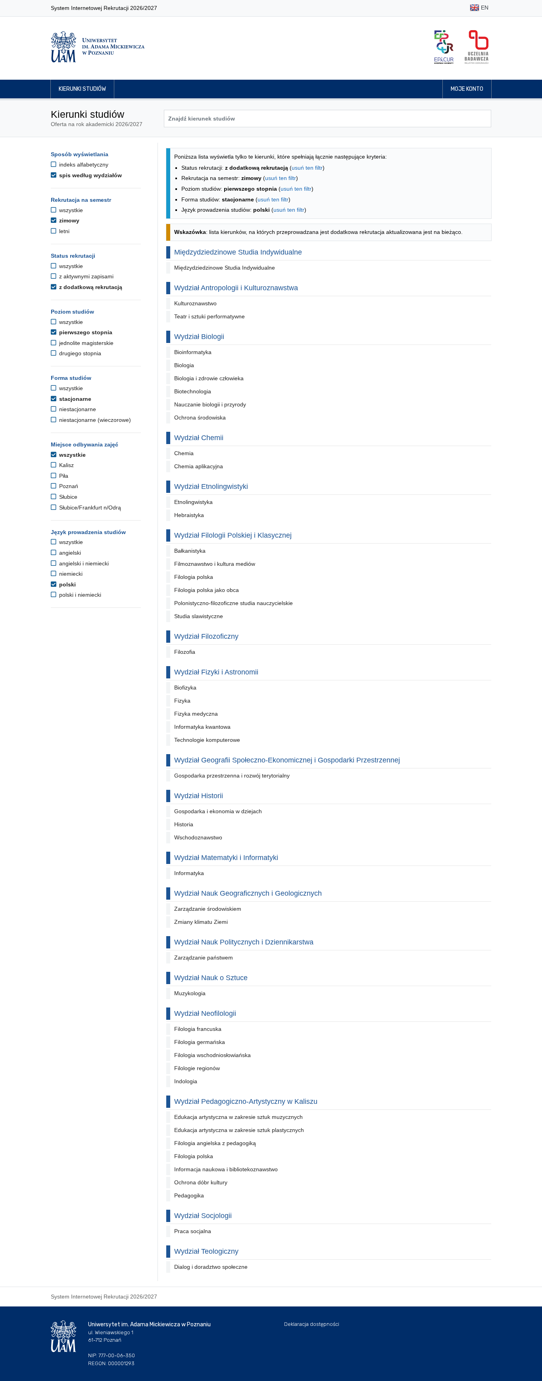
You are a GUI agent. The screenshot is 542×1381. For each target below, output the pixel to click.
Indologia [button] (185, 1081)
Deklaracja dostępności (311, 1324)
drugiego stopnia (79, 353)
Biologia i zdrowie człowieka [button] (209, 378)
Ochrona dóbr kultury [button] (200, 1182)
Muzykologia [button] (190, 993)
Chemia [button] (184, 453)
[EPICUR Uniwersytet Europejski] (444, 47)
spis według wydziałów (90, 175)
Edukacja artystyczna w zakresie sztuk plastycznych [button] (239, 1130)
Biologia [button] (184, 365)
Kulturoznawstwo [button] (195, 303)
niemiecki (70, 574)
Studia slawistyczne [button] (198, 616)
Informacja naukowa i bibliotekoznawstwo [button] (226, 1169)
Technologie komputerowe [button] (207, 740)
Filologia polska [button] (193, 577)
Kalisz (66, 465)
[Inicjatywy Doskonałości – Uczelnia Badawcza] (476, 47)
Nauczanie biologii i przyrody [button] (210, 404)
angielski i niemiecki (83, 563)
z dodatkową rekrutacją (90, 287)
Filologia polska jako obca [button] (206, 590)
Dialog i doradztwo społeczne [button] (211, 1267)
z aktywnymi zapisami (85, 276)
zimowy (68, 220)
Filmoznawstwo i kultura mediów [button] (214, 564)
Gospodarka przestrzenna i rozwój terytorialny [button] (232, 775)
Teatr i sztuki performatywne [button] (209, 316)
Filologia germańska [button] (199, 1042)
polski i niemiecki (79, 595)
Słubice (67, 497)
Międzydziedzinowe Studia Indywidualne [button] (224, 267)
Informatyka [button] (189, 873)
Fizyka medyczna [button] (196, 714)
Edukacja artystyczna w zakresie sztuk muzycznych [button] (238, 1117)
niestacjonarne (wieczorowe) (94, 420)
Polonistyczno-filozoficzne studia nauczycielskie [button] (233, 603)
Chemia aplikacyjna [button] (198, 466)
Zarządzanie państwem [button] (203, 957)
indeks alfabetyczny (83, 164)
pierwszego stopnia (85, 332)
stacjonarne (74, 399)
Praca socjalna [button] (192, 1231)
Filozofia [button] (184, 652)
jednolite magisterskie (85, 343)
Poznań (68, 486)
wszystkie (70, 210)
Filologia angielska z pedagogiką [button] (215, 1143)
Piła (63, 476)
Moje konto (467, 89)
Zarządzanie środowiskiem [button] (207, 909)
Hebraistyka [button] (189, 515)
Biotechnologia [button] (192, 391)
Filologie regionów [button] (197, 1068)
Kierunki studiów (82, 89)
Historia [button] (183, 824)
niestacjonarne (77, 409)
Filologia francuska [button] (197, 1029)
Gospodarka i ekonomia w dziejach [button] (218, 811)
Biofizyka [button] (185, 687)
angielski (69, 553)
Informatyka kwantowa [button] (202, 727)
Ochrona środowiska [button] (200, 417)
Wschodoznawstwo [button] (198, 837)
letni (63, 231)
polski (67, 584)
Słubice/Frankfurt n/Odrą (89, 507)
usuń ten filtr (307, 168)
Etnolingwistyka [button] (193, 502)
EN (483, 7)
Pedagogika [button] (189, 1195)
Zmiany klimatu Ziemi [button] (201, 922)
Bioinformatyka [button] (192, 352)
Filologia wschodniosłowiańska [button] (212, 1055)
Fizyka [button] (182, 700)
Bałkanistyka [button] (190, 551)
